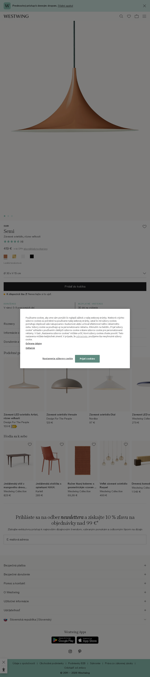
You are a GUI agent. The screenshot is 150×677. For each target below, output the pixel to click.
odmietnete (81, 336)
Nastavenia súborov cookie (57, 358)
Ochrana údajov (34, 343)
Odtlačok (30, 348)
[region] (75, 338)
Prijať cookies (87, 358)
